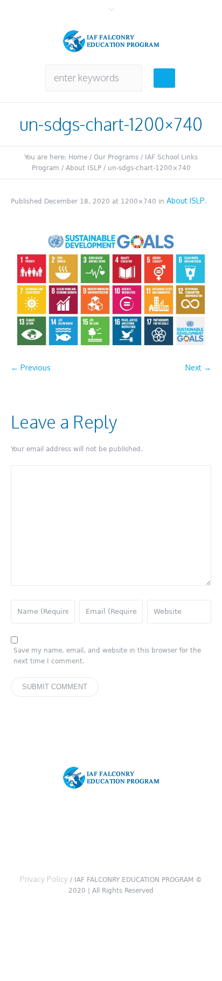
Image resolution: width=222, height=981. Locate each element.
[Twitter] (44, 835)
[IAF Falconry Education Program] (111, 41)
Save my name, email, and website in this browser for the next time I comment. (107, 656)
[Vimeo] (148, 835)
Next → (198, 367)
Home (77, 157)
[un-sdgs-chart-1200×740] (111, 290)
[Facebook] (79, 835)
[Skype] (182, 835)
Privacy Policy (44, 879)
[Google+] (113, 835)
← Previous (31, 367)
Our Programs (116, 157)
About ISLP (83, 168)
